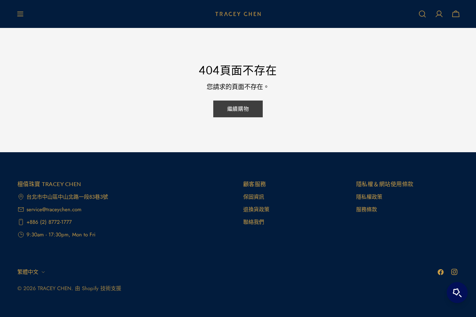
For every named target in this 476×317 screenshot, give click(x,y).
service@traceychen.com (54, 209)
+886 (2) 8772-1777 (49, 222)
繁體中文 (27, 272)
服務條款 (366, 209)
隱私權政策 (369, 197)
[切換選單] (20, 14)
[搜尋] (422, 14)
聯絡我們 (253, 222)
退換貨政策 (256, 209)
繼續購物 (238, 109)
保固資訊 (253, 197)
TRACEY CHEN (54, 288)
